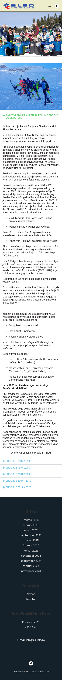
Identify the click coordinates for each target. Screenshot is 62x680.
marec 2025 (31, 540)
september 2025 (31, 535)
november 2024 (31, 556)
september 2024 (31, 561)
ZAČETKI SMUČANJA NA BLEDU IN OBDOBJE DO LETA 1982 (32, 116)
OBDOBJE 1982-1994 (18, 461)
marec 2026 (31, 520)
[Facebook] (57, 6)
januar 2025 (31, 550)
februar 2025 (31, 545)
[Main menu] (50, 6)
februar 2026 (31, 525)
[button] (31, 116)
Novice (31, 594)
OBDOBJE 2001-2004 (18, 474)
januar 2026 (31, 530)
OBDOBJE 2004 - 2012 (18, 480)
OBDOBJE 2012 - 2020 (18, 487)
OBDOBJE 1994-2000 (18, 467)
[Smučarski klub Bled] (19, 5)
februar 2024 (31, 566)
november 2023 (31, 571)
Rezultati (31, 599)
